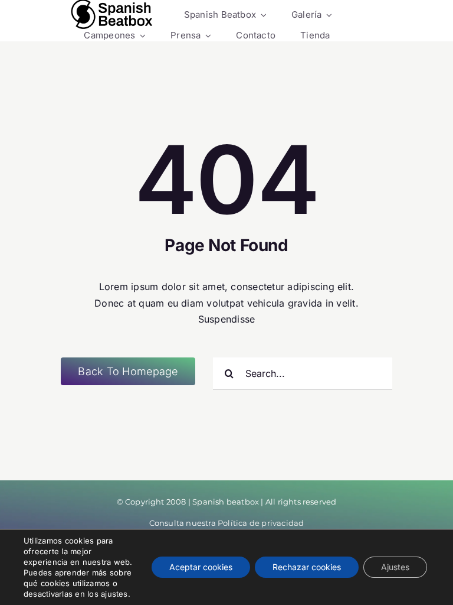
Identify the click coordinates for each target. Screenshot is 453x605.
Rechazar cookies (307, 567)
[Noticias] (112, 15)
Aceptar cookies (200, 567)
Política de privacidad (261, 523)
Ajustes (395, 567)
